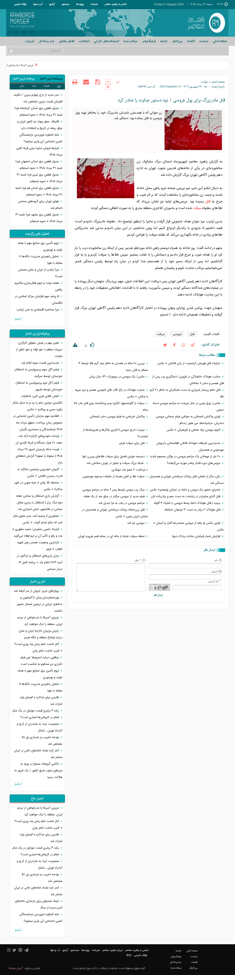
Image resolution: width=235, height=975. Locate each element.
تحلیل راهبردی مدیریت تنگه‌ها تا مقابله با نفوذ (40, 260)
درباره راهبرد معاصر (112, 950)
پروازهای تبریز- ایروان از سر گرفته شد (37, 590)
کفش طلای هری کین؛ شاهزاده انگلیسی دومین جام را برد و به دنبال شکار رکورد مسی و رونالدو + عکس (37, 403)
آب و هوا (37, 4)
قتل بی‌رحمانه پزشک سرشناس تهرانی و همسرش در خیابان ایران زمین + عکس (115, 513)
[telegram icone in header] (31, 33)
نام (216, 560)
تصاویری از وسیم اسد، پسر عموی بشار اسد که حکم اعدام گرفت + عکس (37, 519)
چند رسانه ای (47, 41)
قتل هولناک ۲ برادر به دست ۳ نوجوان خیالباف (192, 509)
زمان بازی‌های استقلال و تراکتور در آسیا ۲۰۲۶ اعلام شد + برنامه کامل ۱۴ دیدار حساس (39, 562)
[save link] (97, 82)
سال (22, 86)
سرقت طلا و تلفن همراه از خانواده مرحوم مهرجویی (114, 476)
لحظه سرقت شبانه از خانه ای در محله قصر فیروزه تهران (111, 536)
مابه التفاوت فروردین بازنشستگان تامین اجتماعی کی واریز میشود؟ (40, 138)
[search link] (10, 50)
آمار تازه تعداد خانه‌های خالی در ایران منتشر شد (38, 754)
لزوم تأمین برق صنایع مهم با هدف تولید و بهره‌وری (39, 246)
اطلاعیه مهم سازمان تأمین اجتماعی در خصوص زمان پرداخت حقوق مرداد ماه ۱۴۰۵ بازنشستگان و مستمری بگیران (37, 423)
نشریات (29, 41)
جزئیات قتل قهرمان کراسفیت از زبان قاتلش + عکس (189, 363)
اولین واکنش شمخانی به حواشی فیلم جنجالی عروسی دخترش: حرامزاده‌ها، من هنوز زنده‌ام (190, 420)
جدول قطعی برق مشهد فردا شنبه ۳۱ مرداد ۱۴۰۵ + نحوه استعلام (38, 218)
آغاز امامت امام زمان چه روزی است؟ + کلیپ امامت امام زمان (38, 647)
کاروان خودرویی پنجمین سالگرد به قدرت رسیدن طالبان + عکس (39, 473)
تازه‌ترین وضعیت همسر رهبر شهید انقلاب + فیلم (39, 546)
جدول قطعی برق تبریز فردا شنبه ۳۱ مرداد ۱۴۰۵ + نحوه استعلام (39, 178)
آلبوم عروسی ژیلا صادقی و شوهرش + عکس (194, 429)
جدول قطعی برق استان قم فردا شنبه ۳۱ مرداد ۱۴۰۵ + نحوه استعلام (38, 191)
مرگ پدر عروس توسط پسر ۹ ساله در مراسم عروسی (113, 489)
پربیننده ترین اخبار (51, 78)
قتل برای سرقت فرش (132, 443)
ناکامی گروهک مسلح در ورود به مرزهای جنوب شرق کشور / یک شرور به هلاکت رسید (38, 770)
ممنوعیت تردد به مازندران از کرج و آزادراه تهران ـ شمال (39, 727)
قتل (207, 201)
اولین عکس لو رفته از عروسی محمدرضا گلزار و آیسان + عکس (188, 526)
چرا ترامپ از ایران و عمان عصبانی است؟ (40, 273)
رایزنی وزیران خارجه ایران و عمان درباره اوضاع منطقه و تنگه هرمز (40, 634)
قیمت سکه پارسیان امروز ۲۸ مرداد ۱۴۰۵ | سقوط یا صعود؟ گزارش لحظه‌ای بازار (39, 456)
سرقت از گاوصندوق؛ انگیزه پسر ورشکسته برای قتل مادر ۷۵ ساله (111, 406)
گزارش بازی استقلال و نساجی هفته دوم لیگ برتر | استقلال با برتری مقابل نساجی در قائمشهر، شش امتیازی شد (39, 502)
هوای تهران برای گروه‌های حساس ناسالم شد (40, 205)
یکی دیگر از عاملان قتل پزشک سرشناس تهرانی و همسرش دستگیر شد (186, 480)
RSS (128, 955)
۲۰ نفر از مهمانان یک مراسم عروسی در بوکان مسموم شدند (185, 456)
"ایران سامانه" (15, 968)
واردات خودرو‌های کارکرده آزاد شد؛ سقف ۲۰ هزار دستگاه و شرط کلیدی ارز (39, 439)
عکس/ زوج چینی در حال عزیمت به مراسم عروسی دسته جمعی (188, 406)
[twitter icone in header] (16, 33)
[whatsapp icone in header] (183, 345)
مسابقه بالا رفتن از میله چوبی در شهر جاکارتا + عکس (38, 486)
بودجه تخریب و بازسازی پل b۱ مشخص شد (42, 741)
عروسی (177, 334)
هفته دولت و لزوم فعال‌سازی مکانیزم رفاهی (38, 286)
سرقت (197, 208)
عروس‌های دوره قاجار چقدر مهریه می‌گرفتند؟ (194, 463)
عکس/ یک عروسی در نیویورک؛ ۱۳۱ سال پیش (117, 376)
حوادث (204, 81)
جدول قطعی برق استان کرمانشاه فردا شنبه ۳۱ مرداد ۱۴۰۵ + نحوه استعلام (38, 111)
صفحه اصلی (220, 41)
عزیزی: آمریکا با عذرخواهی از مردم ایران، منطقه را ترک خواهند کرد (39, 621)
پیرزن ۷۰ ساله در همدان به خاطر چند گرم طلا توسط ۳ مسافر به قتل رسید (113, 367)
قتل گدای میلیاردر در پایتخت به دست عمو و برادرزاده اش (186, 496)
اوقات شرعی (20, 4)
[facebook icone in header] (174, 345)
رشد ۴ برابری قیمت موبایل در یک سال (36, 710)
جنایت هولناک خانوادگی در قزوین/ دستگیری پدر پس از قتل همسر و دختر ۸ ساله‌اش (188, 380)
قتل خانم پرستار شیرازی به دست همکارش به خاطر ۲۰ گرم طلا (187, 393)
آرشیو (52, 4)
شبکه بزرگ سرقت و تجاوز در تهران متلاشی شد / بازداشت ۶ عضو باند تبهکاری (117, 466)
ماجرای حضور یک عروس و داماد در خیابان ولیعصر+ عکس (185, 489)
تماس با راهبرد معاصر (115, 4)
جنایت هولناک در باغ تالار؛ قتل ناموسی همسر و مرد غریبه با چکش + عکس (111, 393)
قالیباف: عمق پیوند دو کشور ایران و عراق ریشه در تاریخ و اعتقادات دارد (39, 125)
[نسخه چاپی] (74, 82)
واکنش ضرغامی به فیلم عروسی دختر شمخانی (117, 416)
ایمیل (214, 571)
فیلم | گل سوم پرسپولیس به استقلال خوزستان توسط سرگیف (38, 373)
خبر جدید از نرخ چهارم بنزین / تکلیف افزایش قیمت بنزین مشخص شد (37, 98)
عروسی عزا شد (136, 523)
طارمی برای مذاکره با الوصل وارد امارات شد (41, 701)
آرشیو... (17, 318)
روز (59, 86)
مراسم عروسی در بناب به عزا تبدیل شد (121, 503)
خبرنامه (94, 4)
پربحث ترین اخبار (23, 78)
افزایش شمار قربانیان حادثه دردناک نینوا (196, 536)
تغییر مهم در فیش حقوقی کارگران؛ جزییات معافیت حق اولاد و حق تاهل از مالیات (39, 349)
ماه (34, 86)
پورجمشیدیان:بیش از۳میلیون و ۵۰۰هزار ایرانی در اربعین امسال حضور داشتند (39, 604)
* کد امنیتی (214, 581)
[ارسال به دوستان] (86, 81)
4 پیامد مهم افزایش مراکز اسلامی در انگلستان (38, 300)
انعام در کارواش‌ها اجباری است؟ (40, 717)
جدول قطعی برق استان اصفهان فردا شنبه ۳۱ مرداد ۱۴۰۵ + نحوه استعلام (39, 165)
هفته (47, 86)
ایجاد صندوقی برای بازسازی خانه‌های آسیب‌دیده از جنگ (38, 904)
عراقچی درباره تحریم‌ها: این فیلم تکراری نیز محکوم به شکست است (41, 661)
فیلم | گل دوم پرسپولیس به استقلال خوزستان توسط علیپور (38, 386)
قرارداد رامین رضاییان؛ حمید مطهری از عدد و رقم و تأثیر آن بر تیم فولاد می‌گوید (37, 532)
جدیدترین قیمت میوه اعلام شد (40, 362)
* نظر (137, 560)
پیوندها (80, 4)
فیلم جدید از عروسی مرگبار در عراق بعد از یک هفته (114, 496)
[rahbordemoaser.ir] (205, 22)
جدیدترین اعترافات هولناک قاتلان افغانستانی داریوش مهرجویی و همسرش (190, 446)
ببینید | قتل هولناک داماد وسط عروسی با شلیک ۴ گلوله (187, 503)
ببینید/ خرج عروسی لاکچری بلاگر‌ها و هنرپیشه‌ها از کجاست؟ (115, 433)
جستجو (65, 4)
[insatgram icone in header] (9, 33)
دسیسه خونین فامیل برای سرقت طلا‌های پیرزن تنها (113, 456)
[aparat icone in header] (24, 33)
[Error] (74, 346)
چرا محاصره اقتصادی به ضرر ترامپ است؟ (39, 313)
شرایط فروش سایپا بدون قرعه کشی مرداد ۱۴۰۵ (39, 151)
